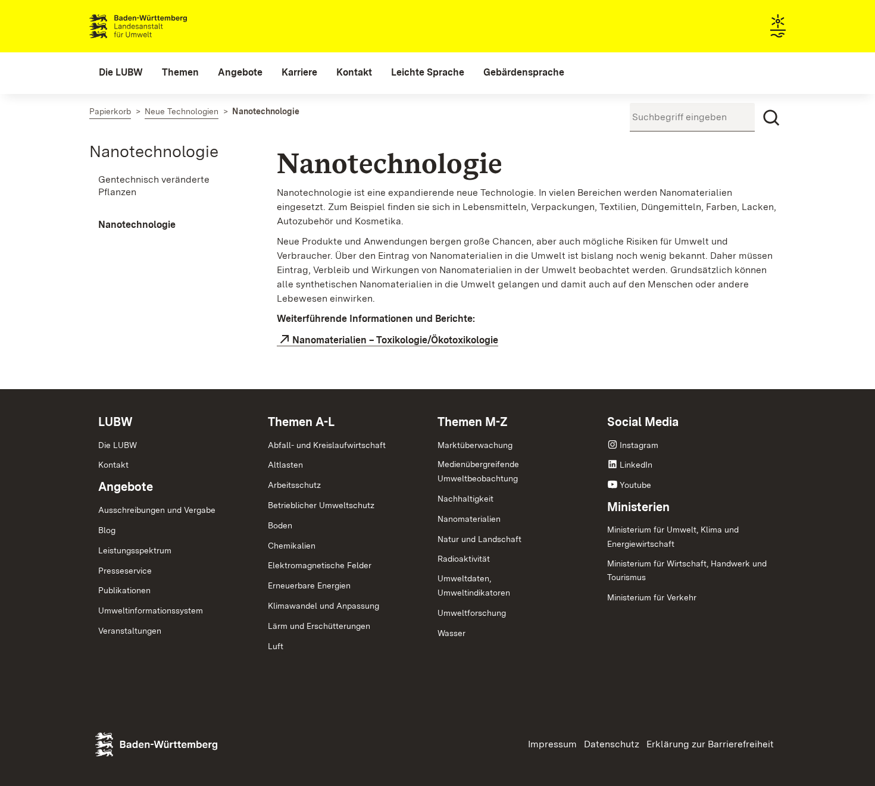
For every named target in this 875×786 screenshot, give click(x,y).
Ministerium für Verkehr (651, 597)
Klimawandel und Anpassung (323, 605)
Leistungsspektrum (134, 550)
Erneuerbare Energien (309, 585)
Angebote (125, 487)
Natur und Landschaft (479, 539)
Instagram (639, 445)
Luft (275, 646)
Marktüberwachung (475, 445)
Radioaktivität (464, 558)
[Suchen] (771, 118)
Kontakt (113, 464)
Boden (280, 525)
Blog (106, 530)
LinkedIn (636, 464)
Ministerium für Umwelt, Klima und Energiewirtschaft (673, 537)
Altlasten (285, 464)
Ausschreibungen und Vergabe (156, 510)
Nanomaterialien (469, 519)
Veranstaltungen (129, 630)
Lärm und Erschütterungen (319, 626)
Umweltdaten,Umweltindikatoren (474, 585)
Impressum (552, 744)
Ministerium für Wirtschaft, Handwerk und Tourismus (687, 571)
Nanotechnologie (153, 151)
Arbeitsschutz (294, 485)
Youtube (635, 485)
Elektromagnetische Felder (319, 565)
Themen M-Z (473, 422)
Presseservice (125, 570)
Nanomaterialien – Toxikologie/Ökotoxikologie (395, 340)
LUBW (115, 422)
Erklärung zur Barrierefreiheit (710, 744)
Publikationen (124, 590)
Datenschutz (611, 744)
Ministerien (638, 507)
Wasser (451, 633)
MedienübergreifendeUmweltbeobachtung (478, 471)
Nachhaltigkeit (465, 498)
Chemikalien (291, 545)
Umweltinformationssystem (150, 610)
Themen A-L (301, 422)
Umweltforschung (472, 613)
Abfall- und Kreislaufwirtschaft (327, 445)
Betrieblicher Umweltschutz (321, 505)
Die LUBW (117, 445)
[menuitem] (120, 72)
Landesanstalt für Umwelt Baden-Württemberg (159, 26)
